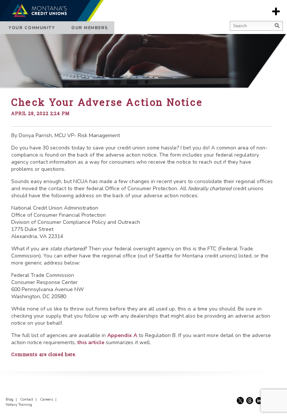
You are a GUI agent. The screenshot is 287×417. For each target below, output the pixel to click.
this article (90, 342)
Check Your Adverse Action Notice (107, 102)
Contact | (29, 399)
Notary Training (19, 404)
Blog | (12, 399)
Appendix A (122, 335)
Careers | (49, 399)
